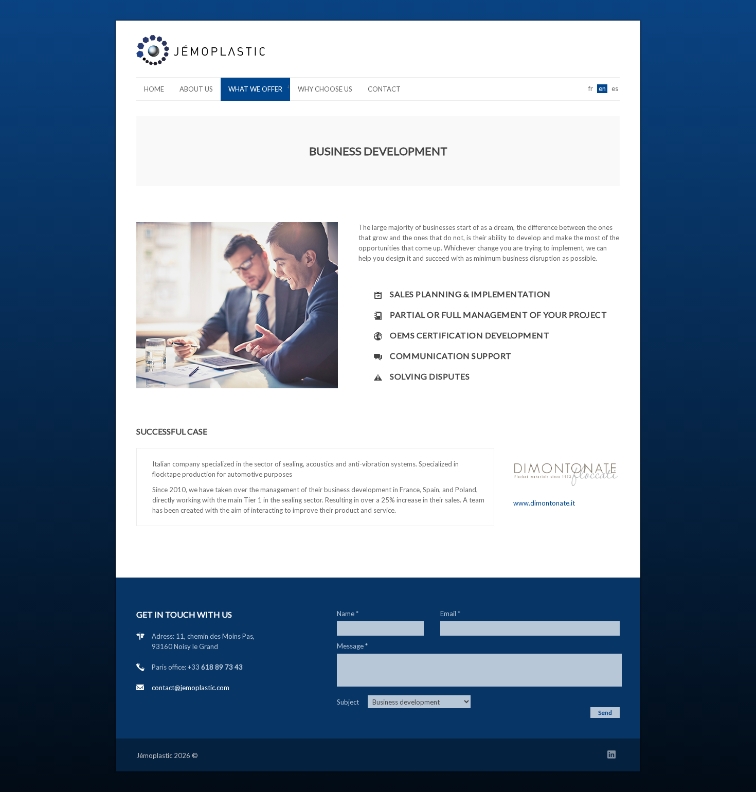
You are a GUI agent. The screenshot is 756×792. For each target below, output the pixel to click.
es (614, 88)
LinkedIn (613, 756)
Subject (348, 702)
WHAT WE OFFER (251, 91)
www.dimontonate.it (544, 503)
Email (450, 613)
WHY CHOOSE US (325, 89)
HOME (154, 89)
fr (590, 88)
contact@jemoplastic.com (190, 687)
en (602, 88)
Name (347, 613)
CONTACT (384, 89)
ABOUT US (196, 89)
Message (352, 646)
